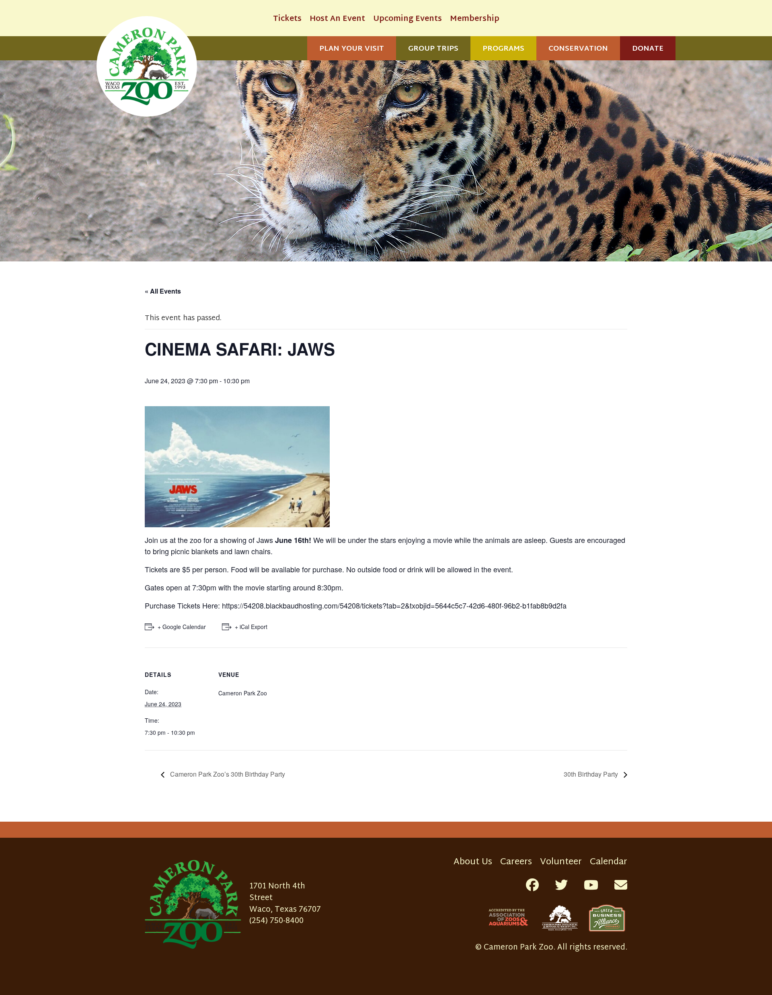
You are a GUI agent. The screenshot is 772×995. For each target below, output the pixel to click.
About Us (473, 862)
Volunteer (561, 862)
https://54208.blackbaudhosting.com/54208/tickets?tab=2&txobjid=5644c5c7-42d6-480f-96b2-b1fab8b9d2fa (394, 605)
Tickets (287, 19)
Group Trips (433, 49)
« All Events (163, 291)
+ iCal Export (251, 627)
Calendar (608, 862)
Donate (647, 49)
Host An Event (337, 19)
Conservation (578, 49)
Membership (474, 19)
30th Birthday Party (592, 774)
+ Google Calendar (182, 627)
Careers (516, 862)
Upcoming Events (407, 19)
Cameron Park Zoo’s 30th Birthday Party (226, 774)
